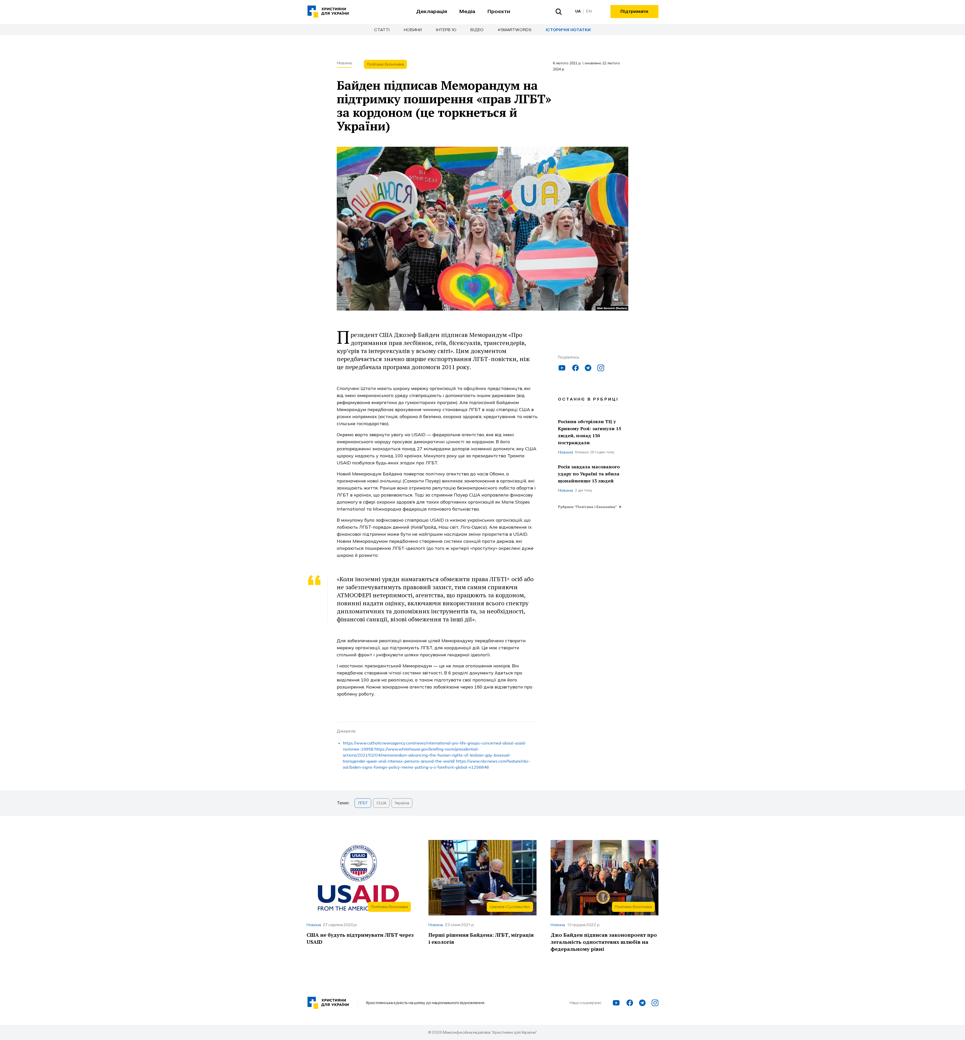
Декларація (431, 11)
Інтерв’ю (446, 30)
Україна (402, 803)
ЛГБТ (363, 803)
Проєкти (498, 11)
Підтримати (634, 11)
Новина (344, 62)
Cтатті (382, 30)
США (381, 803)
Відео (477, 30)
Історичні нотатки (568, 30)
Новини (413, 30)
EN (589, 11)
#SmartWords (515, 30)
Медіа (467, 11)
